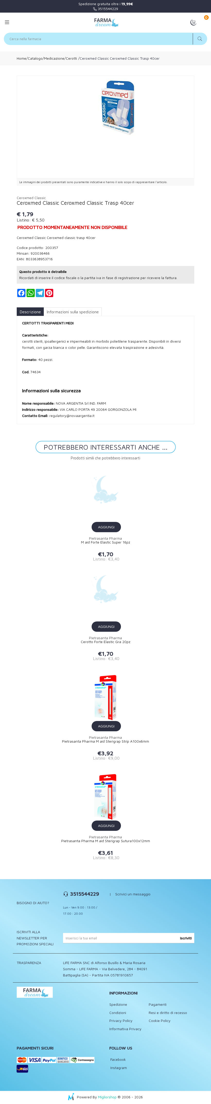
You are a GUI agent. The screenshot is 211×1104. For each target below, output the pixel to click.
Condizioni (117, 1012)
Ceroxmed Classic (31, 197)
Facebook (117, 1059)
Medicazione (54, 58)
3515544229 (107, 8)
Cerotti (71, 58)
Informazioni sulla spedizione (73, 311)
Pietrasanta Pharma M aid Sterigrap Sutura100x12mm (105, 841)
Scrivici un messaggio (133, 894)
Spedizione (118, 1004)
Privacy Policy (121, 1020)
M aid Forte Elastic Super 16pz (105, 542)
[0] (193, 22)
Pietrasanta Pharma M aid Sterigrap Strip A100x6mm (105, 741)
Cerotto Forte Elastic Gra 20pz (105, 642)
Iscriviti (186, 938)
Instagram (118, 1067)
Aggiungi (106, 527)
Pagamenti (157, 1004)
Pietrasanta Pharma (105, 538)
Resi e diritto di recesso (168, 1012)
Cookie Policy (160, 1020)
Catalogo (35, 58)
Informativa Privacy (125, 1029)
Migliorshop (107, 1097)
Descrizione (30, 311)
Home (21, 58)
